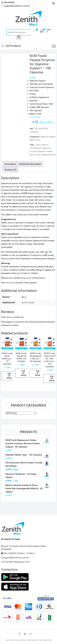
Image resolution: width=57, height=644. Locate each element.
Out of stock (9, 375)
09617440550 (7, 2)
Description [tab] (10, 164)
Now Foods (35, 154)
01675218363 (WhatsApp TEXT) (15, 562)
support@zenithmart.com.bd (16, 6)
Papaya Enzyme (48, 154)
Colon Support (41, 144)
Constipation (35, 148)
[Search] (18, 38)
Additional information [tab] (30, 164)
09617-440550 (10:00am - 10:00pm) (19, 553)
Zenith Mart (9, 640)
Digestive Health (48, 136)
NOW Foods (35, 140)
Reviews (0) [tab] (10, 169)
